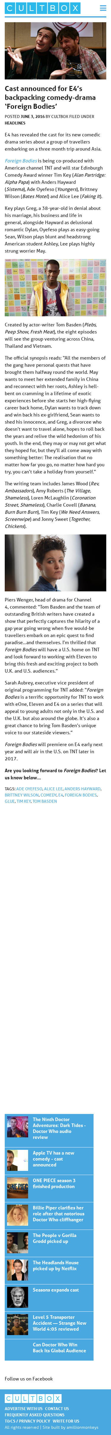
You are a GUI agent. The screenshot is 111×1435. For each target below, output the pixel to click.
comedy (49, 795)
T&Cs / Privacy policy (27, 1421)
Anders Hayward (83, 788)
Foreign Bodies (21, 160)
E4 (60, 795)
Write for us (66, 1421)
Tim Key (24, 801)
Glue (10, 801)
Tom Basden (45, 801)
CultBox (60, 116)
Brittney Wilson (22, 795)
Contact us (57, 1408)
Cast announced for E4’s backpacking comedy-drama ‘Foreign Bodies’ (49, 1130)
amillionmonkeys (82, 1427)
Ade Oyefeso (29, 788)
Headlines (15, 123)
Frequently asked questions (35, 1415)
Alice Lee (53, 788)
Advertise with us (24, 1408)
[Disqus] (55, 888)
